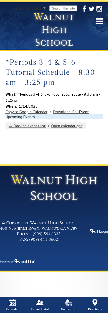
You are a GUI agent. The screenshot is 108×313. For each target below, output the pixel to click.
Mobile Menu (99, 21)
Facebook (84, 9)
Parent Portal (40, 309)
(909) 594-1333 (47, 234)
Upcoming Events (20, 116)
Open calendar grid (66, 125)
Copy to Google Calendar (26, 111)
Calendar (12, 309)
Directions (95, 309)
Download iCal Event (71, 111)
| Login (102, 231)
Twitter (91, 9)
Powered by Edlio (17, 261)
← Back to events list (27, 125)
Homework (68, 309)
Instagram (99, 9)
